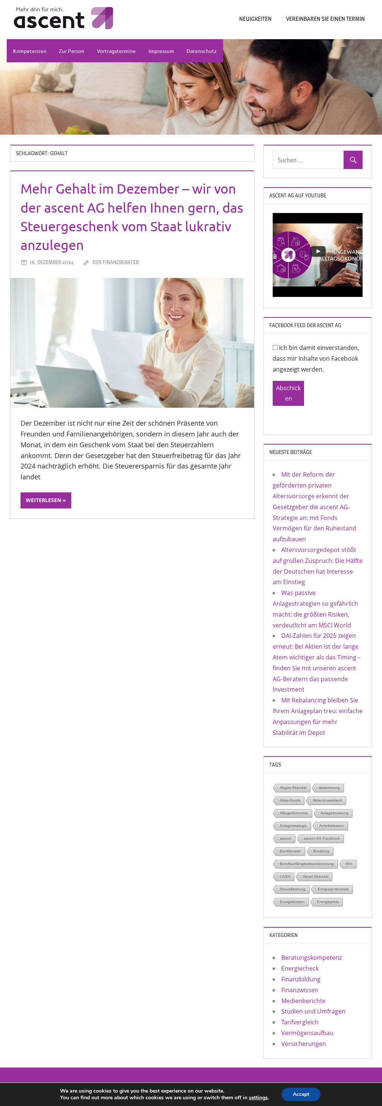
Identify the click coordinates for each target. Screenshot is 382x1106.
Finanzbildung (300, 979)
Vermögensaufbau (307, 1033)
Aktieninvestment (327, 800)
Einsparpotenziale (333, 889)
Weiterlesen (43, 500)
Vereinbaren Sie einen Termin (325, 18)
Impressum (161, 50)
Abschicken (288, 393)
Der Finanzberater (116, 262)
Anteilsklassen (331, 826)
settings (258, 1097)
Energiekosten (292, 902)
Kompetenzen (30, 50)
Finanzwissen (299, 990)
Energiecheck (300, 968)
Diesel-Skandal (315, 876)
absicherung (329, 788)
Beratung (321, 851)
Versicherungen (303, 1044)
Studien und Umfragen (313, 1011)
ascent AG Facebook (322, 838)
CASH (285, 876)
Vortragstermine (116, 50)
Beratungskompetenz (311, 957)
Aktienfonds (290, 800)
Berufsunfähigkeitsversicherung (307, 864)
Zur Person (71, 50)
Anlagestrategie (293, 826)
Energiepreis (328, 902)
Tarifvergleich (300, 1022)
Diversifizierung (293, 889)
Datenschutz (202, 50)
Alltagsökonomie (294, 813)
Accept (301, 1094)
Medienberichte (303, 1001)
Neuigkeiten (255, 18)
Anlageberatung (334, 813)
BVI (349, 864)
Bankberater (290, 851)
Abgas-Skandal (293, 788)
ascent (285, 838)
